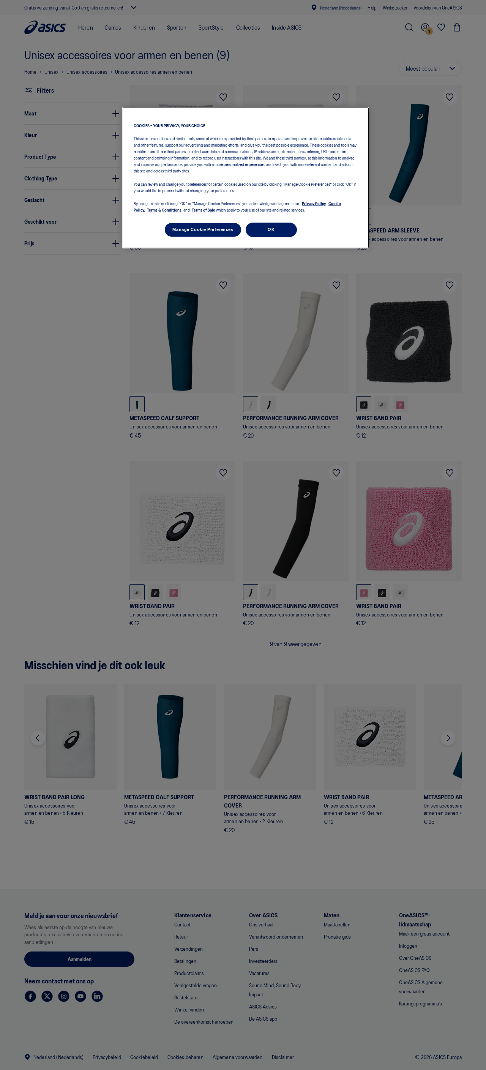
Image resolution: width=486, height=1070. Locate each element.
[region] (245, 178)
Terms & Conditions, (165, 209)
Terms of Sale (203, 209)
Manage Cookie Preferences (202, 229)
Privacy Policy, (314, 202)
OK (271, 229)
